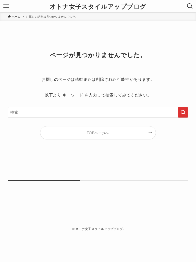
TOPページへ (98, 132)
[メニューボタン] (6, 6)
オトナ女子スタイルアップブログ (98, 6)
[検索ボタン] (190, 6)
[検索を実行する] (183, 112)
